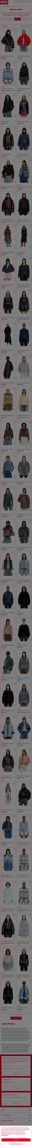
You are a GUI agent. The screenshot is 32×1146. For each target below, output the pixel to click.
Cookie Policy (5, 1135)
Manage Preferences (6, 1133)
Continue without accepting (16, 1143)
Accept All (16, 1140)
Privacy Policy (20, 1133)
